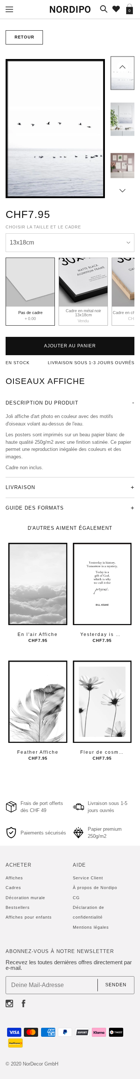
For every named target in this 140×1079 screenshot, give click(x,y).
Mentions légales (91, 927)
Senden (116, 984)
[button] (122, 67)
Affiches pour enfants (29, 917)
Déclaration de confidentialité (88, 912)
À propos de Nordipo (95, 887)
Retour (24, 37)
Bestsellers (18, 907)
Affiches (14, 878)
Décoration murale (25, 897)
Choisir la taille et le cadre (43, 227)
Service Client (88, 878)
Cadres (13, 887)
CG (76, 897)
